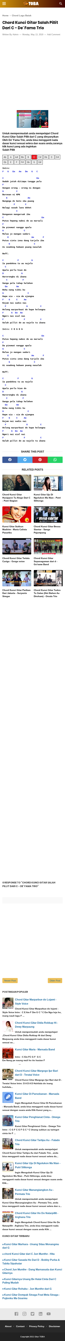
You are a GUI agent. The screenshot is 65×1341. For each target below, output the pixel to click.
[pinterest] (40, 460)
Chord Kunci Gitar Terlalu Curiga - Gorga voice (16, 560)
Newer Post (10, 980)
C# (39, 157)
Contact (20, 1326)
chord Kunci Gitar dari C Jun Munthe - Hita (29, 1254)
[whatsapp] (55, 460)
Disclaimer (54, 1326)
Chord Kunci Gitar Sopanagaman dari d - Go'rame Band (45, 561)
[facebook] (10, 460)
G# (39, 162)
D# (57, 157)
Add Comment (53, 34)
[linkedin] (40, 1315)
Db (45, 157)
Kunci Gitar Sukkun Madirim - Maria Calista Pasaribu (14, 529)
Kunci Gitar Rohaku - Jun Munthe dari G (28, 1288)
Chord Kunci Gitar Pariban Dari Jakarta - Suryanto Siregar (16, 593)
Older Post (55, 980)
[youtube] (48, 1315)
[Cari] (61, 4)
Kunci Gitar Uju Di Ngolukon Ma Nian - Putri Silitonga (47, 497)
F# (22, 162)
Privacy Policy (36, 1326)
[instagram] (24, 1315)
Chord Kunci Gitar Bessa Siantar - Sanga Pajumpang (47, 529)
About (8, 1326)
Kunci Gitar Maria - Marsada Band (35, 1049)
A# (16, 157)
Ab (5, 157)
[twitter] (25, 460)
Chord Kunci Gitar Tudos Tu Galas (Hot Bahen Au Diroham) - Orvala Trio (47, 593)
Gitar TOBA (40, 1337)
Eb (5, 162)
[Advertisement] (32, 72)
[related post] (16, 483)
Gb (28, 162)
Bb (22, 157)
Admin (15, 34)
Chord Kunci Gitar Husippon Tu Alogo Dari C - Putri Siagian (16, 497)
